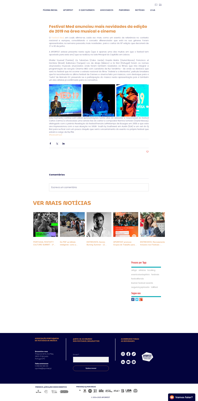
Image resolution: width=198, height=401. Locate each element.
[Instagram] (123, 354)
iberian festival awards (142, 283)
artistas (142, 270)
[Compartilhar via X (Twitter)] (57, 143)
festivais (155, 274)
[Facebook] (128, 354)
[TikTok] (134, 354)
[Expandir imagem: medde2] (132, 100)
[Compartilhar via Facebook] (50, 143)
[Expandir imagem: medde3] (99, 100)
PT (156, 4)
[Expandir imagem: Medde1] (65, 100)
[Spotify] (134, 362)
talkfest (154, 287)
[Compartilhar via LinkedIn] (63, 143)
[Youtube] (128, 362)
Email (76, 355)
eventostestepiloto (140, 274)
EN (160, 4)
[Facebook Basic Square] (132, 299)
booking (151, 270)
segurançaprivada (140, 287)
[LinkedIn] (123, 362)
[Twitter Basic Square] (136, 299)
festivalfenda (137, 278)
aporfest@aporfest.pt (43, 368)
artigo (134, 270)
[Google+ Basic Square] (141, 299)
